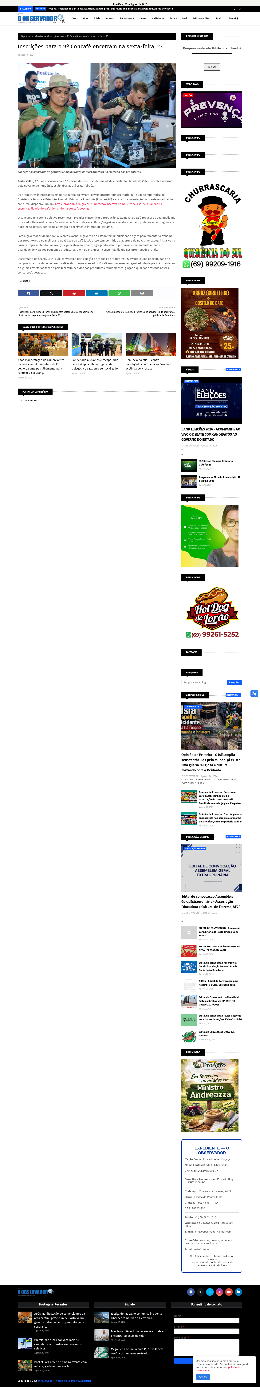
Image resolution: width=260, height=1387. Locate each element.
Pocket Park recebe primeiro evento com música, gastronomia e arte (60, 1364)
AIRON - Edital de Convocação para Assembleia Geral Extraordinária (218, 983)
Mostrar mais (232, 369)
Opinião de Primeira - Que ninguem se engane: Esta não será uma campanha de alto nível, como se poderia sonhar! (220, 818)
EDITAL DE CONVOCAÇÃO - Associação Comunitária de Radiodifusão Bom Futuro (219, 932)
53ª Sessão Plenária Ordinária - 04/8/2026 (216, 463)
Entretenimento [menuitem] (127, 18)
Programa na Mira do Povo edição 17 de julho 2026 (219, 479)
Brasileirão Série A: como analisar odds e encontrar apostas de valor (137, 1333)
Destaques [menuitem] (109, 18)
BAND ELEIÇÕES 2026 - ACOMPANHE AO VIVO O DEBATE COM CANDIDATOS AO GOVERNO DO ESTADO (210, 434)
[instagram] (219, 1292)
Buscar (212, 67)
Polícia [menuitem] (97, 18)
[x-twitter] (200, 1292)
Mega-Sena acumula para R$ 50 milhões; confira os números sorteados (137, 1351)
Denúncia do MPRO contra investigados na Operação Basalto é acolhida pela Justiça (148, 364)
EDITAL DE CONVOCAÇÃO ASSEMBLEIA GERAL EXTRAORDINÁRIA (219, 948)
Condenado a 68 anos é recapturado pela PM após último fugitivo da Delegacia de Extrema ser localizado (95, 364)
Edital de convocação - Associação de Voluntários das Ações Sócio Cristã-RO (220, 1017)
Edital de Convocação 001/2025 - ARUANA (217, 1033)
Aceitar (203, 1376)
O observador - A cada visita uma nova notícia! (64, 1380)
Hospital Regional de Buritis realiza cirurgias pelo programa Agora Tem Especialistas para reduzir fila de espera (110, 8)
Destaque (41, 36)
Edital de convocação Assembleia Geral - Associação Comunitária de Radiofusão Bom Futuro (218, 966)
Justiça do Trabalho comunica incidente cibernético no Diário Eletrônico (136, 1316)
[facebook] (191, 1292)
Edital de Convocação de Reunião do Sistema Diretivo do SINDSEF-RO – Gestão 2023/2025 (219, 1001)
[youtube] (229, 1292)
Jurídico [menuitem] (219, 18)
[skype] (210, 1292)
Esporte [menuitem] (173, 18)
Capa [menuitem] (74, 18)
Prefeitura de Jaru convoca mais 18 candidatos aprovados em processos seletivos (58, 1344)
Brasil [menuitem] (184, 18)
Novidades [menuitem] (156, 18)
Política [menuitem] (84, 18)
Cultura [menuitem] (143, 18)
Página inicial (27, 36)
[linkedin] (238, 1292)
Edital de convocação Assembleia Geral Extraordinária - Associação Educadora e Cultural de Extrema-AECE (210, 901)
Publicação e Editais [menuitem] (202, 18)
